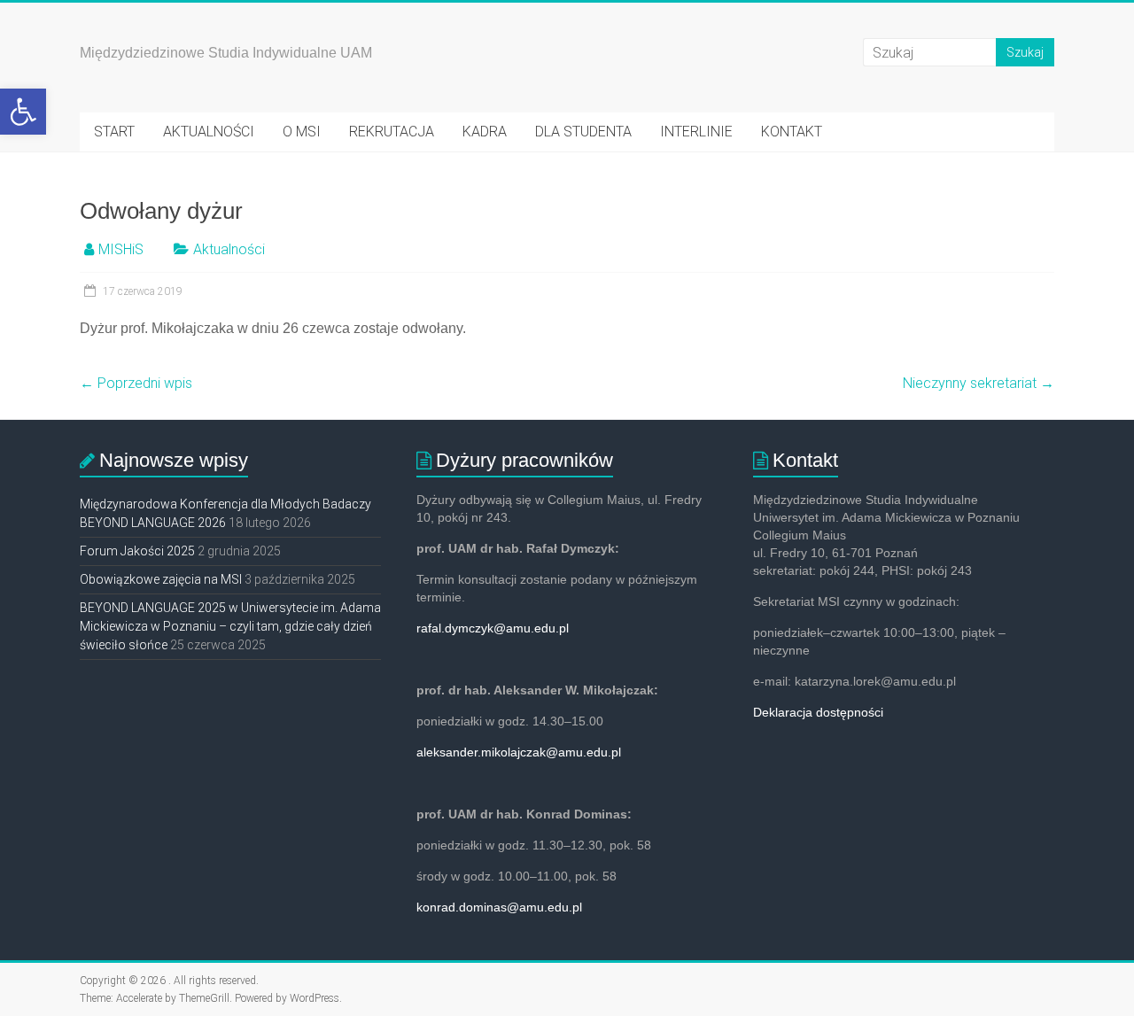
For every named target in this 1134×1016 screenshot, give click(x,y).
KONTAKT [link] (791, 131)
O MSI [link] (302, 131)
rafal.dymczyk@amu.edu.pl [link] (492, 628)
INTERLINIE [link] (696, 131)
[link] (23, 112)
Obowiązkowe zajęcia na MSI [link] (161, 579)
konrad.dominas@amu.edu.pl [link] (499, 907)
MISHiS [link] (121, 249)
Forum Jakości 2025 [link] (137, 551)
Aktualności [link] (229, 249)
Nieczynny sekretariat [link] (978, 383)
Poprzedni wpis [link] (136, 383)
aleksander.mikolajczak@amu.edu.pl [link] (518, 752)
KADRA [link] (484, 131)
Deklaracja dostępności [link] (818, 712)
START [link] (114, 131)
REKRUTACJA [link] (391, 131)
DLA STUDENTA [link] (583, 131)
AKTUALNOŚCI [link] (208, 131)
